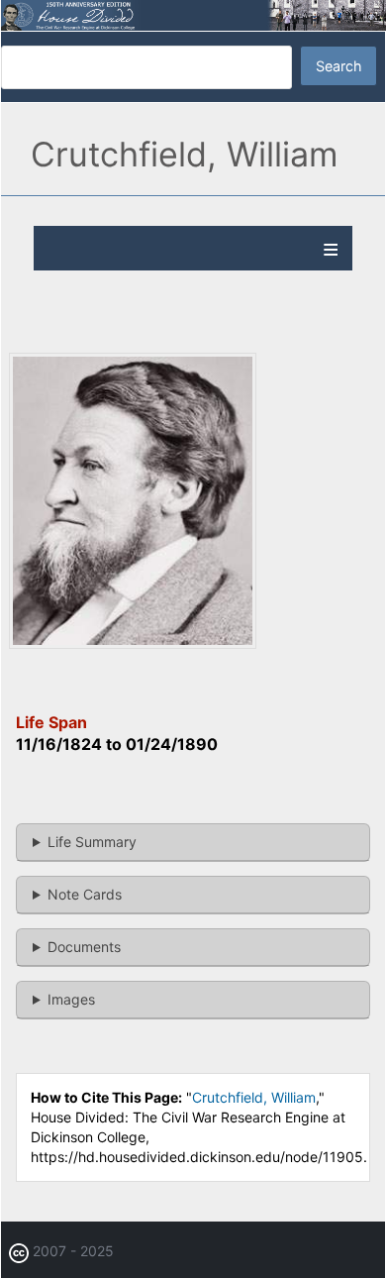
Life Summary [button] (92, 841)
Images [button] (71, 999)
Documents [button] (84, 946)
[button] (132, 643)
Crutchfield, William (254, 1097)
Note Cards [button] (85, 894)
